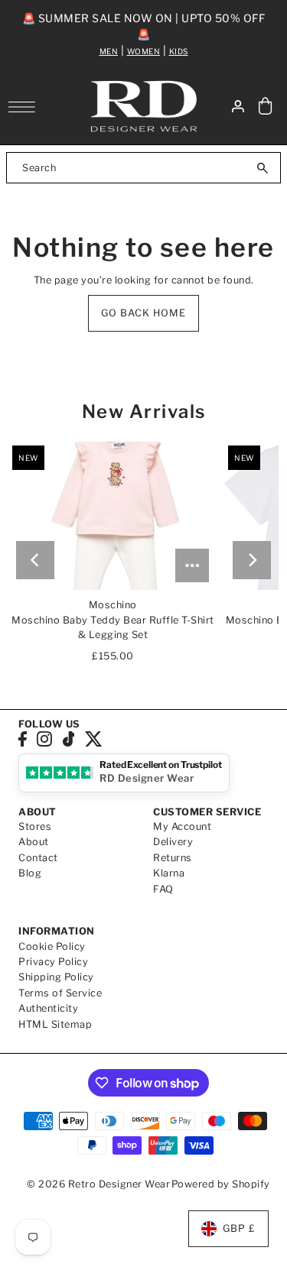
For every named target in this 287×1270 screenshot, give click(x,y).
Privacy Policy (53, 961)
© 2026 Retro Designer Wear (98, 1184)
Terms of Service (60, 993)
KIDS (178, 51)
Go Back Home (143, 313)
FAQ (163, 889)
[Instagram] (44, 739)
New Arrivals (144, 411)
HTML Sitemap (55, 1024)
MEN (109, 51)
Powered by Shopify (220, 1184)
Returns (172, 857)
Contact (38, 857)
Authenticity (48, 1008)
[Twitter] (94, 739)
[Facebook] (22, 739)
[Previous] (35, 560)
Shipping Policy (56, 977)
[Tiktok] (69, 739)
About (33, 841)
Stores (34, 826)
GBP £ (239, 1228)
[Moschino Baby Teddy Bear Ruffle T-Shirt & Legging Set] (112, 516)
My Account (182, 826)
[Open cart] (266, 106)
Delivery (173, 841)
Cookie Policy (52, 946)
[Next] (252, 560)
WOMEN (144, 51)
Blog (29, 873)
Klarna (168, 873)
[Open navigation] (25, 107)
